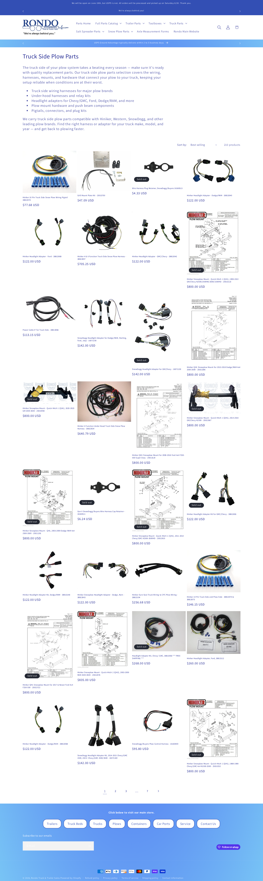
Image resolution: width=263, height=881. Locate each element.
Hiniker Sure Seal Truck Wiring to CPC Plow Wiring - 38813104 (155, 596)
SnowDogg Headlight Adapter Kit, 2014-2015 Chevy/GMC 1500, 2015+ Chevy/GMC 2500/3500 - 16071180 (102, 756)
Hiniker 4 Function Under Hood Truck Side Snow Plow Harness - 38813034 (101, 427)
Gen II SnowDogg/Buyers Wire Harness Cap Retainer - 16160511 (101, 512)
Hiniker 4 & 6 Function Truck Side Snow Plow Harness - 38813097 (101, 257)
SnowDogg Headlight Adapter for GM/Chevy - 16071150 (156, 369)
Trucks (97, 824)
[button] (108, 23)
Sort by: (182, 145)
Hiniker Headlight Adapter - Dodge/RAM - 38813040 (209, 195)
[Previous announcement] (23, 11)
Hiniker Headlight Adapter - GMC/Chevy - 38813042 (154, 256)
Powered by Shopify (70, 877)
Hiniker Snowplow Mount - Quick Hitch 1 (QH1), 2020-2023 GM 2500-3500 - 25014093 (48, 409)
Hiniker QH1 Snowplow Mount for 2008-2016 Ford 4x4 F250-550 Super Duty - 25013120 (158, 456)
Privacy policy (110, 877)
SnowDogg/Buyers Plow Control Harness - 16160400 (155, 744)
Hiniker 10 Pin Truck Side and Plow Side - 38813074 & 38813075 (210, 598)
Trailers (52, 824)
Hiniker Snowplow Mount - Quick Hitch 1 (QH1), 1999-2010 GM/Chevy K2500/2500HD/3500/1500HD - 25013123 (212, 280)
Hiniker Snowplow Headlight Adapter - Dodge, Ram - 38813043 (100, 596)
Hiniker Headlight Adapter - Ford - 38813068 (42, 256)
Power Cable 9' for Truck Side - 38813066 (41, 330)
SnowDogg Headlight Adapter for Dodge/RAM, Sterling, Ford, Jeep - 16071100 (102, 339)
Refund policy (92, 877)
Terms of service (130, 877)
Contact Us (208, 824)
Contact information (172, 877)
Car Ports (163, 824)
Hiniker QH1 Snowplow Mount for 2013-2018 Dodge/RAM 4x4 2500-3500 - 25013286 (213, 368)
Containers (139, 824)
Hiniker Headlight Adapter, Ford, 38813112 (205, 658)
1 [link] (105, 791)
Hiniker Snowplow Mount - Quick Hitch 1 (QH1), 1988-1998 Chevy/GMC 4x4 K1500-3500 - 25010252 (212, 765)
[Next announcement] (240, 11)
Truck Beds (75, 824)
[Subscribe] (89, 846)
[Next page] (158, 791)
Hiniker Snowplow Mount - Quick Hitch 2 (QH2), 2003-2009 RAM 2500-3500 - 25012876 (103, 673)
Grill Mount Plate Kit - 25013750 (91, 195)
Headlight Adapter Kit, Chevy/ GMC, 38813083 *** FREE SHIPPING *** (156, 657)
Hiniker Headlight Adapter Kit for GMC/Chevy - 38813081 (212, 514)
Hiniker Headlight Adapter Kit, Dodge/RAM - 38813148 (46, 595)
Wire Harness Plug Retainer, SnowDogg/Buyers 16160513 (157, 188)
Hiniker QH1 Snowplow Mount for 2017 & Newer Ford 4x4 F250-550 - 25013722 (48, 686)
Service (185, 824)
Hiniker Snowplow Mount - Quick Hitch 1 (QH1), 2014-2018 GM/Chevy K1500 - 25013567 (212, 419)
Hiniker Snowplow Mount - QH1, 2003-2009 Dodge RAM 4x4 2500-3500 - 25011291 (49, 532)
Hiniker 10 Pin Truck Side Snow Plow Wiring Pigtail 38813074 (45, 198)
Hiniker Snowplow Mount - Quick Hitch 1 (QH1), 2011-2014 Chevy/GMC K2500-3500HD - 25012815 (158, 537)
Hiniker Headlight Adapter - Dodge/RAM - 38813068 (45, 744)
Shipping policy (150, 877)
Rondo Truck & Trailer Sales (45, 877)
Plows (117, 824)
